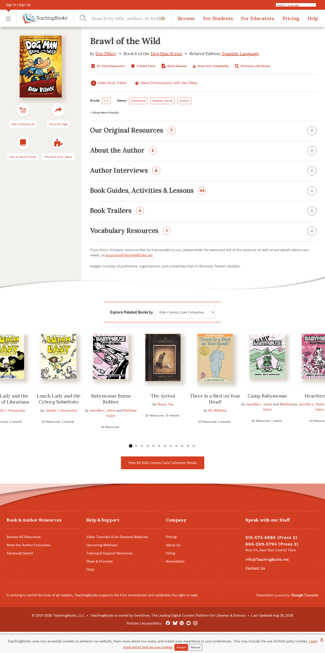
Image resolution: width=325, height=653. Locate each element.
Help (313, 18)
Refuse (195, 647)
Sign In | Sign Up (18, 4)
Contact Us (255, 568)
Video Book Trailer (112, 83)
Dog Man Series (166, 53)
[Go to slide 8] (170, 446)
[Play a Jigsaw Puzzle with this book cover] (58, 142)
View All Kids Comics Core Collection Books (162, 462)
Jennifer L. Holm (103, 410)
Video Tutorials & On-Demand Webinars (117, 537)
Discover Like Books (255, 66)
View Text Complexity (213, 66)
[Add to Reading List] (23, 109)
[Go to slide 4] (147, 446)
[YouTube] (188, 623)
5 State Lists (145, 66)
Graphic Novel (163, 101)
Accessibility (151, 623)
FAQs (90, 569)
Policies (133, 623)
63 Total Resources (110, 66)
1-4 (106, 101)
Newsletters (175, 561)
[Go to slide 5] (153, 446)
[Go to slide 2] (136, 446)
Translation (265, 595)
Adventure (138, 101)
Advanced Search (20, 553)
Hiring (170, 553)
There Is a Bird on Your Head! (215, 399)
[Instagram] (195, 623)
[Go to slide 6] (159, 446)
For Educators (257, 18)
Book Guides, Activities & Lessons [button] (147, 191)
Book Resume (176, 66)
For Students (218, 18)
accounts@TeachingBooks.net (128, 255)
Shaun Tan (165, 404)
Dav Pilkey (106, 53)
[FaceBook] (168, 623)
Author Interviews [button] (124, 171)
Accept (181, 647)
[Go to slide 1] (130, 446)
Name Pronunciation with (169, 83)
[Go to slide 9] (176, 446)
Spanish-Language (240, 53)
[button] (8, 18)
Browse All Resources (24, 537)
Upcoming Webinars (102, 545)
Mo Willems (217, 410)
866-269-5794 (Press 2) (272, 544)
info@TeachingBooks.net (267, 559)
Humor (184, 101)
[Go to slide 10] (182, 446)
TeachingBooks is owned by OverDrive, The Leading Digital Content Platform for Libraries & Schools (168, 615)
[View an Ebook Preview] (23, 142)
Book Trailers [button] (115, 211)
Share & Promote (99, 561)
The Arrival (163, 396)
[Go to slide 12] (193, 446)
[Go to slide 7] (165, 446)
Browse (186, 18)
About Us (173, 545)
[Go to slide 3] (142, 446)
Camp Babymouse (267, 396)
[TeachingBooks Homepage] (42, 18)
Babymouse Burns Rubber (110, 399)
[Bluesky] (175, 623)
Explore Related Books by (131, 312)
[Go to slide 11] (188, 446)
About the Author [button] (122, 150)
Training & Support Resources (109, 553)
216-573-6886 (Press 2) (271, 537)
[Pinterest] (182, 623)
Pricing (290, 18)
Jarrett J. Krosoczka (61, 410)
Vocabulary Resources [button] (129, 231)
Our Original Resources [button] (131, 130)
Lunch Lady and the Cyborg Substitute (58, 399)
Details (104, 113)
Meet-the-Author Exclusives (28, 545)
